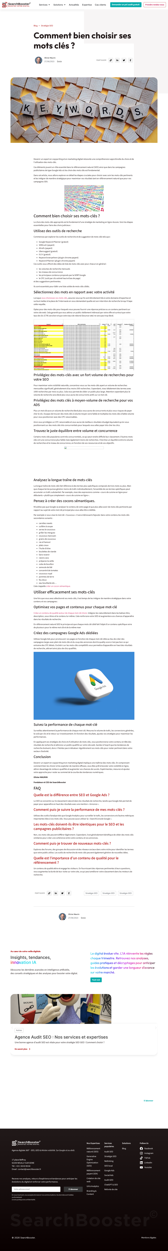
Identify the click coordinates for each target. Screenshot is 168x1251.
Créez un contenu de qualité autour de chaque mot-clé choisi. (61, 613)
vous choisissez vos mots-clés (54, 298)
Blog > (43, 25)
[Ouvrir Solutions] (65, 4)
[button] (12, 1027)
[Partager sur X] (124, 60)
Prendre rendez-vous (154, 4)
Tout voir (96, 979)
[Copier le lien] (110, 60)
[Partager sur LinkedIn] (117, 60)
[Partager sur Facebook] (130, 60)
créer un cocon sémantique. (58, 586)
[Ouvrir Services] (49, 4)
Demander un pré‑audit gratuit (126, 4)
